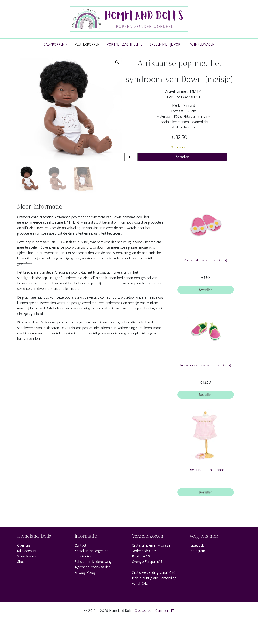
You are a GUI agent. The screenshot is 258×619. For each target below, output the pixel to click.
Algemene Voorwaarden (93, 567)
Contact (80, 545)
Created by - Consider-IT (154, 610)
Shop (21, 561)
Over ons (24, 545)
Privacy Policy (85, 572)
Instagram (197, 551)
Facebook (196, 545)
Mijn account (26, 551)
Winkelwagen (27, 556)
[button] (117, 62)
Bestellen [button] (205, 290)
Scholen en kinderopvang (93, 561)
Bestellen (182, 157)
